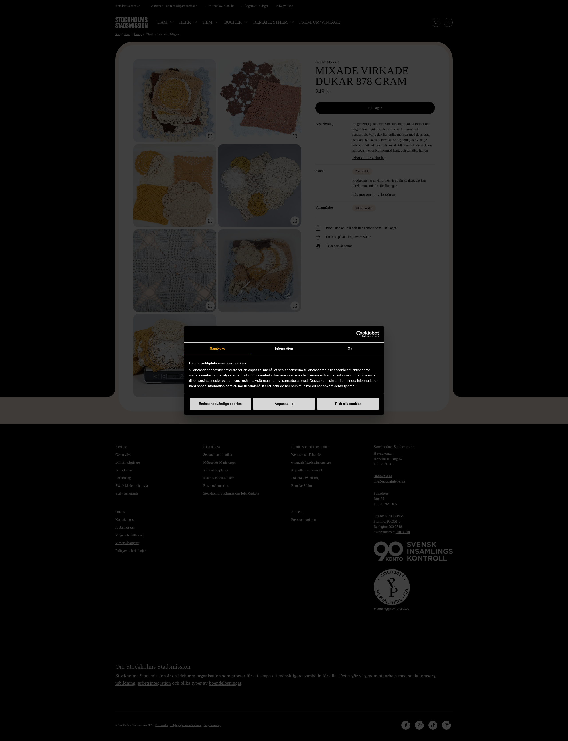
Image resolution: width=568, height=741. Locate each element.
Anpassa (281, 404)
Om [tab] (350, 348)
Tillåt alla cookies (348, 404)
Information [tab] (284, 348)
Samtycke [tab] (217, 348)
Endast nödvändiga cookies (220, 404)
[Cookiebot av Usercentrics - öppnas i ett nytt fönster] (359, 334)
